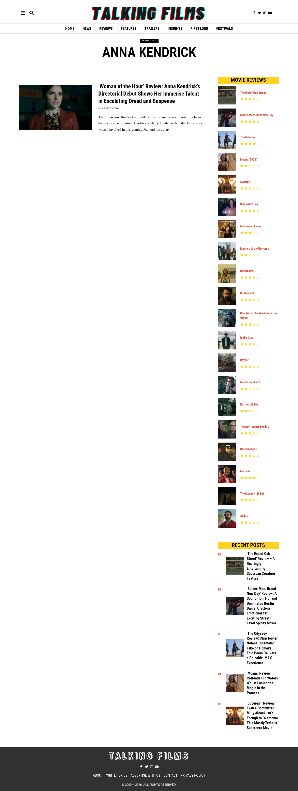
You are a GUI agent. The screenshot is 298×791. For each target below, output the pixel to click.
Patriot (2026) (249, 404)
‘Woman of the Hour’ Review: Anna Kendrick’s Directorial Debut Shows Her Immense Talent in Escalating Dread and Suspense (149, 93)
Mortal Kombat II (250, 382)
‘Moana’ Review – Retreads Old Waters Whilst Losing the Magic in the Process (262, 683)
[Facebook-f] (254, 13)
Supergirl (245, 182)
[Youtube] (270, 13)
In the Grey (246, 338)
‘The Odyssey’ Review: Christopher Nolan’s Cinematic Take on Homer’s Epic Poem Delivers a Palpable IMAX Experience (262, 648)
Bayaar (244, 360)
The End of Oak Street (253, 93)
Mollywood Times (250, 226)
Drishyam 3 (247, 293)
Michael (245, 471)
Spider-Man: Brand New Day (256, 115)
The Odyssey (248, 137)
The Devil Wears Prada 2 (254, 427)
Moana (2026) (248, 159)
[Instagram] (264, 13)
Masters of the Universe (254, 248)
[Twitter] (259, 13)
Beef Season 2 (248, 449)
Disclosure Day (249, 204)
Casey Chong (110, 108)
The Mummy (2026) (252, 493)
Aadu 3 (244, 516)
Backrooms (247, 271)
